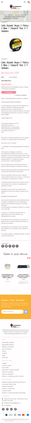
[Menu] (2, 2)
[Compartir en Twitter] (6, 246)
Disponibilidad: (6, 80)
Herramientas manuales (8, 342)
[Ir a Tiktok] (15, 409)
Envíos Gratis (5, 367)
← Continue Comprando (20, 95)
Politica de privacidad (7, 386)
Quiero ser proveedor (7, 372)
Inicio (5, 15)
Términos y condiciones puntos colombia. (13, 376)
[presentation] (28, 258)
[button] (24, 2)
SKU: (2, 77)
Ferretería (10, 15)
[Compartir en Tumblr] (13, 246)
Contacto (4, 363)
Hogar (3, 355)
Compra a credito (6, 365)
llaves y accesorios (7, 349)
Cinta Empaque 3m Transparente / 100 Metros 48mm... (8, 276)
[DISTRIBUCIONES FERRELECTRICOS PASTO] (15, 7)
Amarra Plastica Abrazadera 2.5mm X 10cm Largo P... (23, 276)
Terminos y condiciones (8, 388)
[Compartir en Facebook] (2, 246)
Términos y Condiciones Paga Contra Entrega (13, 392)
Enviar (26, 312)
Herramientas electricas (8, 344)
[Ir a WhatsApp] (11, 409)
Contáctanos (8, 92)
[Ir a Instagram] (7, 409)
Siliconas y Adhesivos (20, 15)
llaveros (4, 351)
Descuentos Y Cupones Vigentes (10, 369)
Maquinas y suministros (8, 346)
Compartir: (5, 243)
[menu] (27, 2)
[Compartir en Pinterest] (9, 246)
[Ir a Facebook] (3, 409)
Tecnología (5, 357)
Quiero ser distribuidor (8, 374)
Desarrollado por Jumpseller (20, 420)
